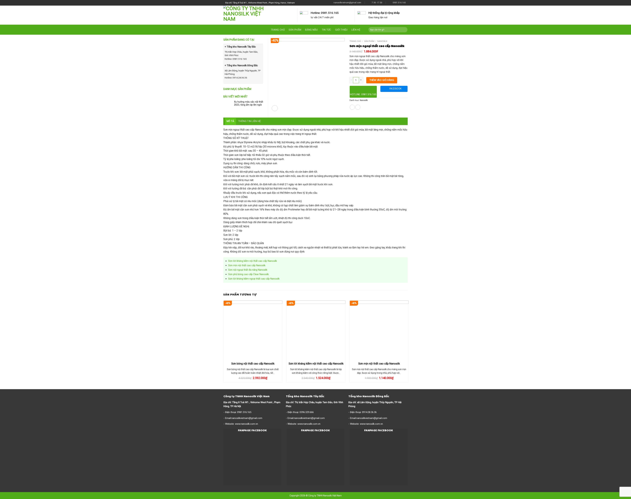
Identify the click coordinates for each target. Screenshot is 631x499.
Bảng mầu (311, 29)
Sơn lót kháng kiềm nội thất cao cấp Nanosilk (252, 260)
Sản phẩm (295, 29)
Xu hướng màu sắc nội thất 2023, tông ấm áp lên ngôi (248, 103)
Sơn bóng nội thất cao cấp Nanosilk (252, 363)
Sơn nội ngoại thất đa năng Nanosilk (247, 269)
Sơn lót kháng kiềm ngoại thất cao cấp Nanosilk (254, 278)
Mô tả (230, 121)
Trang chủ (278, 29)
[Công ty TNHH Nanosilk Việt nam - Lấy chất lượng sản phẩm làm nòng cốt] (248, 15)
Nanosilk (382, 41)
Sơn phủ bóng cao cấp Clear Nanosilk (248, 274)
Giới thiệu (341, 29)
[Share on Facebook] (352, 107)
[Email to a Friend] (357, 107)
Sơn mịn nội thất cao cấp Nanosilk (246, 265)
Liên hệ (355, 29)
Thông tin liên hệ (249, 121)
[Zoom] (275, 108)
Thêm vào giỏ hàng (381, 80)
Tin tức (326, 29)
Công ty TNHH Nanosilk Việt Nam (325, 495)
